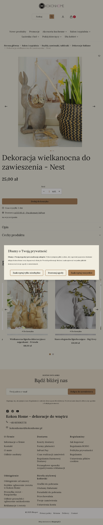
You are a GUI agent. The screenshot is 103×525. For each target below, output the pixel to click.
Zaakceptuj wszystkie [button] (81, 273)
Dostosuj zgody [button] (55, 273)
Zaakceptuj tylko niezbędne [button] (26, 273)
